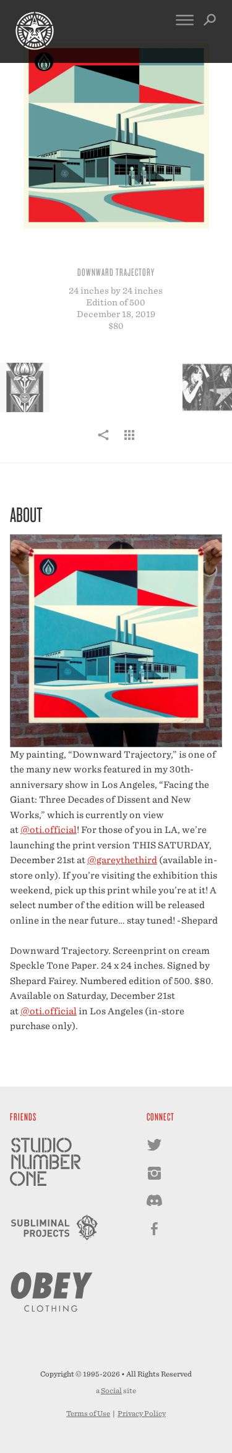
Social (111, 1390)
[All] (129, 441)
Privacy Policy (142, 1413)
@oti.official (48, 829)
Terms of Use (88, 1413)
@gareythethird (122, 860)
